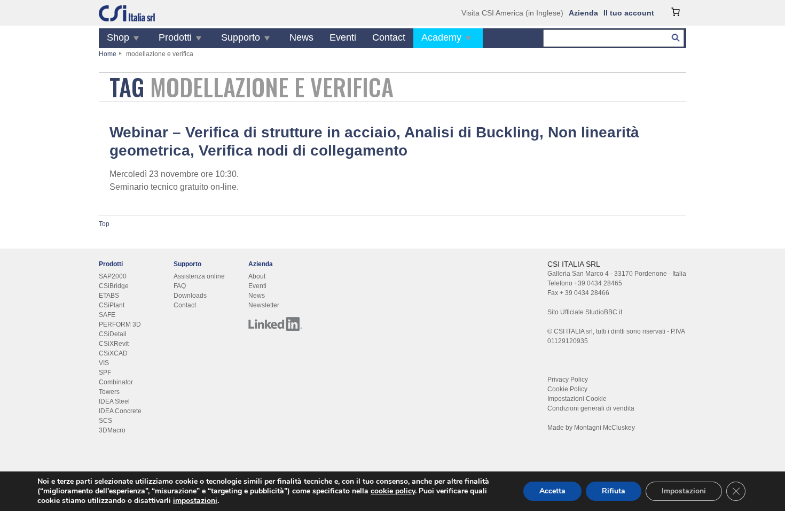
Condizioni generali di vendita (590, 408)
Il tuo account (628, 13)
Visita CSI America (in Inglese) (512, 13)
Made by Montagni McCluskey (591, 427)
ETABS (109, 295)
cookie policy (393, 491)
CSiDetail (113, 334)
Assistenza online (199, 276)
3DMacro (112, 430)
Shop (118, 37)
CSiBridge (114, 286)
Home (107, 54)
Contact (388, 37)
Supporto (240, 37)
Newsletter (263, 305)
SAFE (107, 315)
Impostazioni (684, 491)
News (301, 37)
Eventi (342, 37)
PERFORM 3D (120, 324)
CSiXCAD (113, 353)
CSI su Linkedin (275, 324)
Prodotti (175, 37)
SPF (105, 372)
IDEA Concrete (120, 411)
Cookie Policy (567, 389)
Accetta (552, 491)
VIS (104, 363)
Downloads (190, 295)
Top (104, 224)
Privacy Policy (567, 379)
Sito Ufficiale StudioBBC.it (584, 312)
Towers (109, 392)
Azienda (583, 13)
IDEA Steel (114, 401)
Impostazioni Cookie (577, 398)
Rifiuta (613, 491)
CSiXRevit (114, 343)
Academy (441, 37)
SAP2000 (113, 276)
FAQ (180, 286)
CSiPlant (111, 305)
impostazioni (195, 501)
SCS (105, 420)
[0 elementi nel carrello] (675, 11)
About (256, 276)
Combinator (116, 382)
